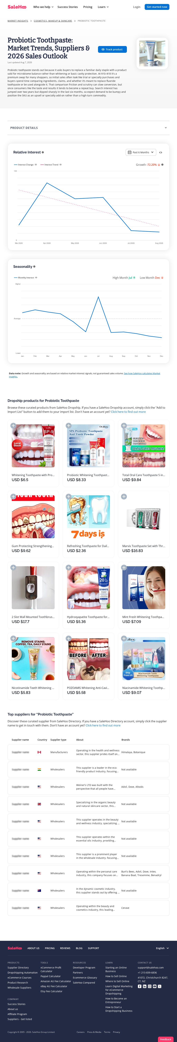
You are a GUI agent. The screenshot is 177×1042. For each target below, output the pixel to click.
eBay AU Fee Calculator (54, 986)
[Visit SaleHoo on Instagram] (149, 986)
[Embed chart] (161, 152)
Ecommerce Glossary (85, 977)
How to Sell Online (116, 976)
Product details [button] (24, 128)
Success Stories (68, 7)
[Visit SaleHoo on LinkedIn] (144, 986)
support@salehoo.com (151, 967)
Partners (78, 972)
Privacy (116, 1032)
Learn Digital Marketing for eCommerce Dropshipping (119, 990)
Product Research (18, 982)
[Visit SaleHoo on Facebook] (139, 986)
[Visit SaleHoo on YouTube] (154, 986)
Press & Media (94, 1032)
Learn (101, 7)
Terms (107, 1032)
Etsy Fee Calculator (51, 991)
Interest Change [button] (26, 164)
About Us (33, 948)
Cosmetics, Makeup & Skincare (53, 20)
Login (136, 7)
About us (13, 1009)
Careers (81, 1032)
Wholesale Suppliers (19, 987)
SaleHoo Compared (84, 982)
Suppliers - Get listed (20, 1019)
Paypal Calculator (51, 976)
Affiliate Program (17, 1014)
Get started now (157, 6)
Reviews (65, 948)
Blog (79, 948)
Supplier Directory (18, 967)
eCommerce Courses (19, 977)
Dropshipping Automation (23, 972)
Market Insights (18, 20)
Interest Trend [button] (51, 164)
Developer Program (84, 967)
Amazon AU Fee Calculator (56, 981)
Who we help (41, 7)
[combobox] (141, 152)
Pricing (87, 7)
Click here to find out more (128, 412)
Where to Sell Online (117, 981)
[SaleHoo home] (15, 948)
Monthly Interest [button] (26, 277)
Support (93, 948)
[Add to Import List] (13, 426)
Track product (114, 49)
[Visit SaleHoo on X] (159, 986)
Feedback (165, 1039)
